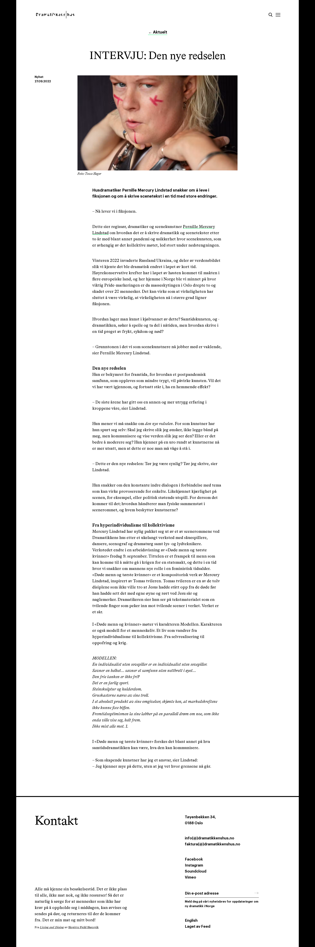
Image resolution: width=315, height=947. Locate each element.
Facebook (194, 859)
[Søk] (271, 15)
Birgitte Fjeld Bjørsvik (83, 927)
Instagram (194, 865)
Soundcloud (195, 871)
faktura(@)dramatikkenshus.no (212, 844)
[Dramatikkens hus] (93, 14)
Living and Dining (52, 927)
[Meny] (278, 14)
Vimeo (190, 877)
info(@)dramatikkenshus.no (209, 838)
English (191, 920)
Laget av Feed (197, 926)
